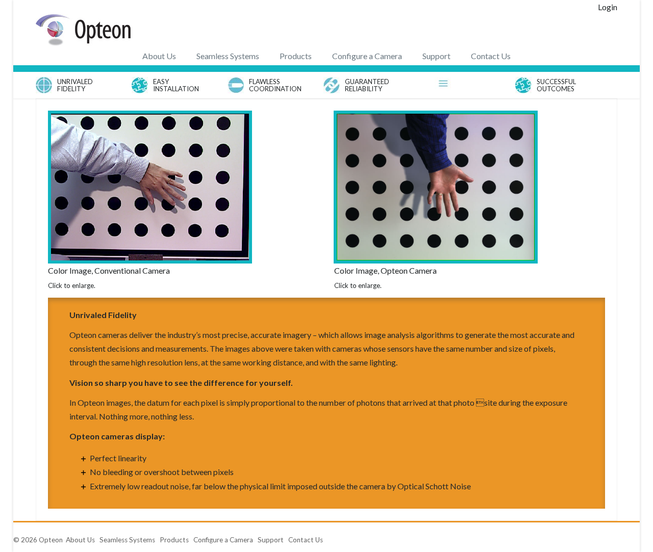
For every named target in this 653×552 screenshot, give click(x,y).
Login (607, 7)
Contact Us (491, 56)
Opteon (51, 540)
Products (296, 56)
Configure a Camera (367, 56)
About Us (159, 56)
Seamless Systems (227, 56)
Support (436, 56)
